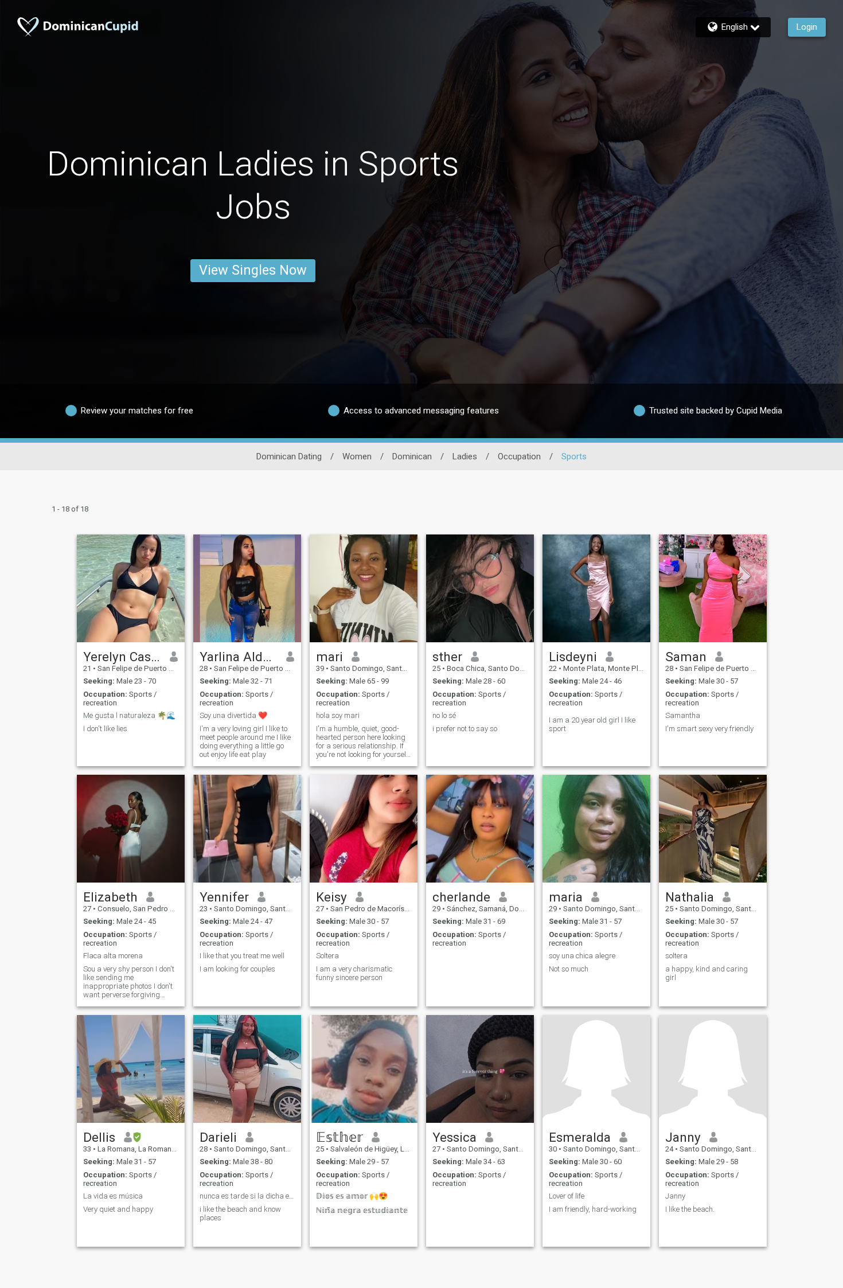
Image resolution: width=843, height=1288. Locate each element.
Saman (686, 656)
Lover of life (566, 1196)
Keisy (331, 896)
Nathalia (689, 896)
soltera (676, 955)
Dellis (99, 1137)
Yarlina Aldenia (239, 656)
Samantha (682, 715)
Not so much (568, 969)
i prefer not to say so (464, 728)
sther (447, 656)
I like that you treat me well (242, 955)
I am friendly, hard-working (593, 1209)
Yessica (454, 1137)
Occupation (519, 456)
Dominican (412, 456)
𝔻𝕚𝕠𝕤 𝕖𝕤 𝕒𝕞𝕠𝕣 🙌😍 (352, 1196)
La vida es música (113, 1196)
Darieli (218, 1137)
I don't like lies (105, 728)
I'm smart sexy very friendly (709, 728)
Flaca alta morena (113, 955)
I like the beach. (690, 1209)
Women (357, 456)
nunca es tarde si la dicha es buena (247, 1196)
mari (329, 656)
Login (807, 27)
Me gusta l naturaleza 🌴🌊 (129, 715)
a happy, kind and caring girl (706, 973)
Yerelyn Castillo (122, 656)
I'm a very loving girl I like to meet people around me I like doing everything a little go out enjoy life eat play (245, 741)
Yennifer (224, 896)
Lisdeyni (573, 656)
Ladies (464, 456)
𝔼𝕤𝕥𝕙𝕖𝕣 (339, 1137)
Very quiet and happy (118, 1209)
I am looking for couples (237, 969)
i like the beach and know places (240, 1213)
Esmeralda (580, 1137)
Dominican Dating (289, 456)
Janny (683, 1137)
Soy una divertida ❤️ (233, 715)
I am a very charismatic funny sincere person (354, 973)
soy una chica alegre (582, 955)
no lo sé (444, 715)
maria (566, 896)
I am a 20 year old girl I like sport (592, 724)
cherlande (461, 896)
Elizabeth (110, 896)
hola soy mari (338, 715)
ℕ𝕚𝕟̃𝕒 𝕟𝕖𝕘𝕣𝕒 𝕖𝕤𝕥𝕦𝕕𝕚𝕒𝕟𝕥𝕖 (362, 1210)
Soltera (327, 955)
